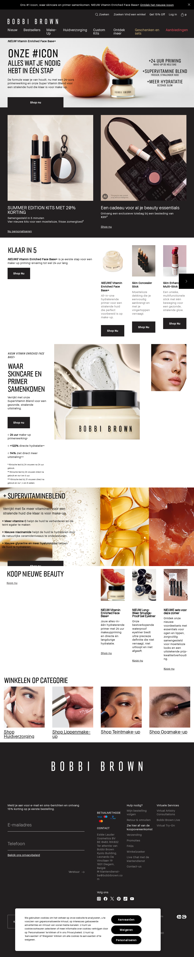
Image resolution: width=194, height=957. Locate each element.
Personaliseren (126, 940)
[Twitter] (112, 899)
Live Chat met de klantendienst (138, 858)
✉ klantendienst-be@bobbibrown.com (110, 875)
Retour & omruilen (139, 820)
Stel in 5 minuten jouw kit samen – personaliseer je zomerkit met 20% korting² (85, 4)
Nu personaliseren (149, 4)
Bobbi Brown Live (168, 820)
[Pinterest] (119, 899)
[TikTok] (125, 899)
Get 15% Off (157, 14)
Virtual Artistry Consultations (166, 812)
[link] (183, 14)
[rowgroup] (97, 172)
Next (186, 281)
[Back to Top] (9, 947)
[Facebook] (105, 899)
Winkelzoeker (136, 851)
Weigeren (126, 929)
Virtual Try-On (166, 825)
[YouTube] (132, 899)
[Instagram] (99, 899)
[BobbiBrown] (33, 21)
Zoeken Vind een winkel (130, 14)
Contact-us (134, 866)
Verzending (134, 834)
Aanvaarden (126, 919)
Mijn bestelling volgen (137, 812)
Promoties (133, 840)
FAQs (130, 846)
